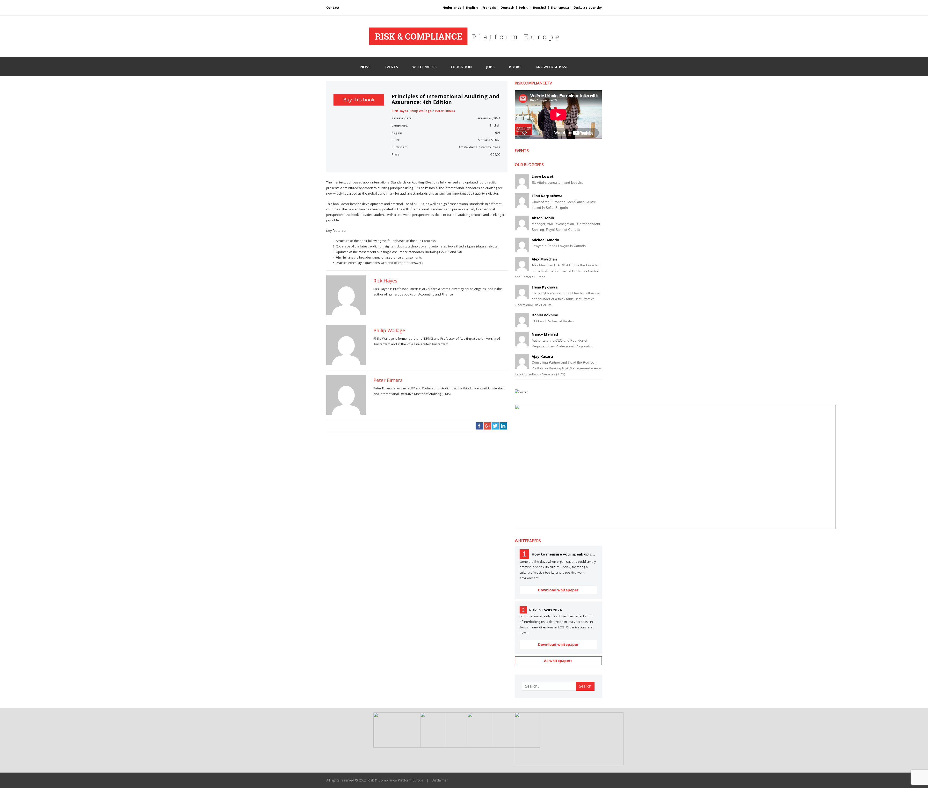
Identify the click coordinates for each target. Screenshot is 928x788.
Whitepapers (424, 66)
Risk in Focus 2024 (545, 609)
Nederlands (451, 7)
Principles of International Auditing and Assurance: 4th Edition (446, 99)
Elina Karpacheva (547, 195)
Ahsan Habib (543, 217)
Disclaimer (439, 780)
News (365, 66)
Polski (524, 7)
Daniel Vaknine (545, 314)
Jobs (490, 66)
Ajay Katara (542, 356)
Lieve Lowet (543, 176)
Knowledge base (552, 66)
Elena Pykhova (545, 287)
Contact (333, 7)
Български (560, 7)
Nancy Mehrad (545, 334)
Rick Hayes (400, 111)
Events (391, 66)
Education (461, 66)
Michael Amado (545, 239)
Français (489, 7)
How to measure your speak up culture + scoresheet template (564, 554)
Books (515, 66)
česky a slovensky (587, 7)
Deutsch (507, 7)
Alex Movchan (544, 259)
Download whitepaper (558, 589)
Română (539, 7)
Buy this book (359, 99)
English (472, 7)
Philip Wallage (420, 111)
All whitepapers (558, 660)
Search (585, 686)
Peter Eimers (445, 111)
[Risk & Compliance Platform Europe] (464, 36)
